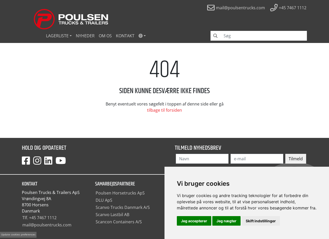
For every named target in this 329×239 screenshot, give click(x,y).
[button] (142, 36)
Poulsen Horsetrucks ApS (120, 193)
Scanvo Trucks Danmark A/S (123, 207)
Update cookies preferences (18, 234)
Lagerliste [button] (57, 36)
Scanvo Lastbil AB (112, 214)
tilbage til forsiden (164, 110)
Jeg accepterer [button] (194, 221)
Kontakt (125, 36)
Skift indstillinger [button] (261, 221)
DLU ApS (104, 200)
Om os (105, 36)
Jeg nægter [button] (226, 221)
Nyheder (85, 36)
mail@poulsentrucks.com (46, 225)
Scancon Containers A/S (119, 222)
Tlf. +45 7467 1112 (39, 217)
